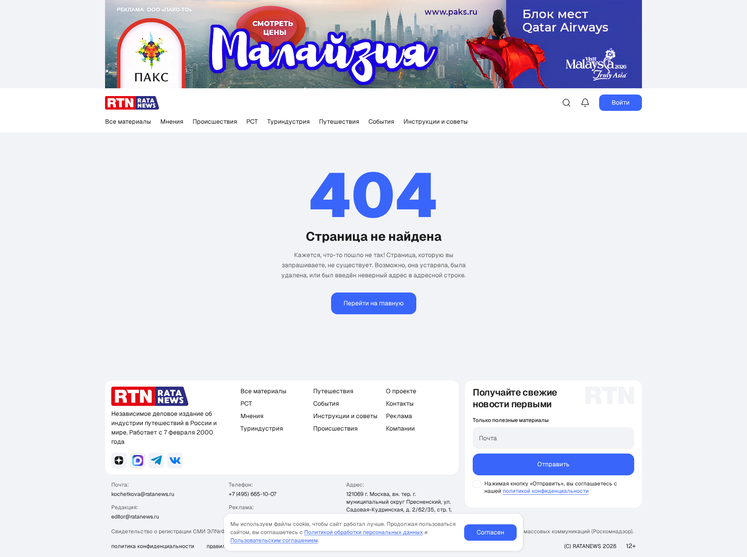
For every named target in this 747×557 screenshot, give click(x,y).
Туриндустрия (288, 121)
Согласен (490, 532)
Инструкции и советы (435, 121)
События (381, 121)
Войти (621, 102)
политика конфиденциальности (152, 546)
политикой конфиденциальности (546, 490)
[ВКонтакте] (175, 460)
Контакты (400, 403)
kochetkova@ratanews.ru (142, 493)
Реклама (399, 416)
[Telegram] (156, 460)
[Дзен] (119, 460)
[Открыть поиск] (566, 102)
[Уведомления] (585, 102)
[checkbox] (476, 484)
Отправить (553, 464)
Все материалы (128, 121)
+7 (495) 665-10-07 (252, 493)
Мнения (171, 121)
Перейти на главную (374, 303)
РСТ (252, 121)
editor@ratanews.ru (135, 516)
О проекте (401, 391)
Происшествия (215, 121)
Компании (400, 428)
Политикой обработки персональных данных (363, 532)
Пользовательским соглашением (274, 540)
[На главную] (132, 103)
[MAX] (138, 460)
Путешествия (339, 121)
